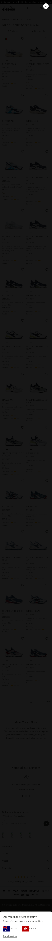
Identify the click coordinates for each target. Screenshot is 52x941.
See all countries (10, 936)
